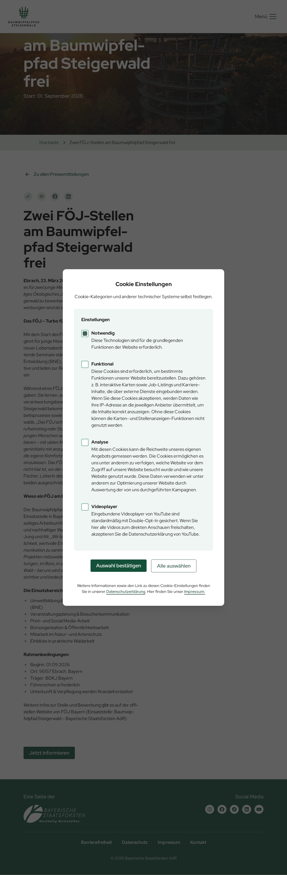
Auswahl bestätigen (118, 565)
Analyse (99, 442)
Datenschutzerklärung (125, 591)
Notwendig (103, 333)
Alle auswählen (174, 566)
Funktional (102, 364)
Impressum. (194, 591)
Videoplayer (104, 507)
